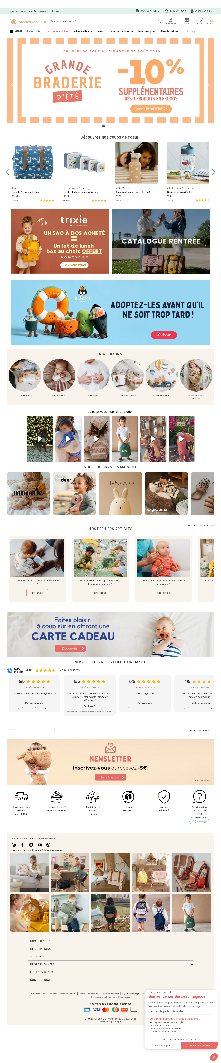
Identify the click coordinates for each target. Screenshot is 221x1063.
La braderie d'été (57, 31)
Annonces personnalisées (163, 1032)
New (100, 31)
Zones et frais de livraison (89, 993)
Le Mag (190, 31)
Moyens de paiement (67, 993)
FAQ (123, 993)
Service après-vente (110, 993)
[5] (47, 200)
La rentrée (34, 31)
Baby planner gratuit (150, 11)
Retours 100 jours (177, 11)
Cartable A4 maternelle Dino (25, 191)
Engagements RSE (203, 11)
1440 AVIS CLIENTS (68, 670)
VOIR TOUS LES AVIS (200, 730)
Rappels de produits (135, 993)
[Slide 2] (110, 125)
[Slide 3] (117, 125)
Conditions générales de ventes (104, 997)
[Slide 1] (103, 125)
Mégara (118, 1021)
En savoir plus (163, 1045)
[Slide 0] (96, 125)
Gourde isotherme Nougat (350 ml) (132, 191)
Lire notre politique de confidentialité (165, 1011)
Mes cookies (124, 997)
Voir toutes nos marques (199, 525)
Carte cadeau (35, 993)
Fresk (15, 188)
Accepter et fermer (199, 1045)
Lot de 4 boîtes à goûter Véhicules (81, 191)
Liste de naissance (121, 31)
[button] (214, 1057)
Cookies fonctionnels (161, 1025)
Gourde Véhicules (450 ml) (180, 191)
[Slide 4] (124, 125)
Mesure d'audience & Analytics (166, 1028)
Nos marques (147, 31)
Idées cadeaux (82, 31)
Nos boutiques (170, 31)
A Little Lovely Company (76, 188)
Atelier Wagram (123, 188)
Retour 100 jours (50, 993)
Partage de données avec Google (167, 1022)
